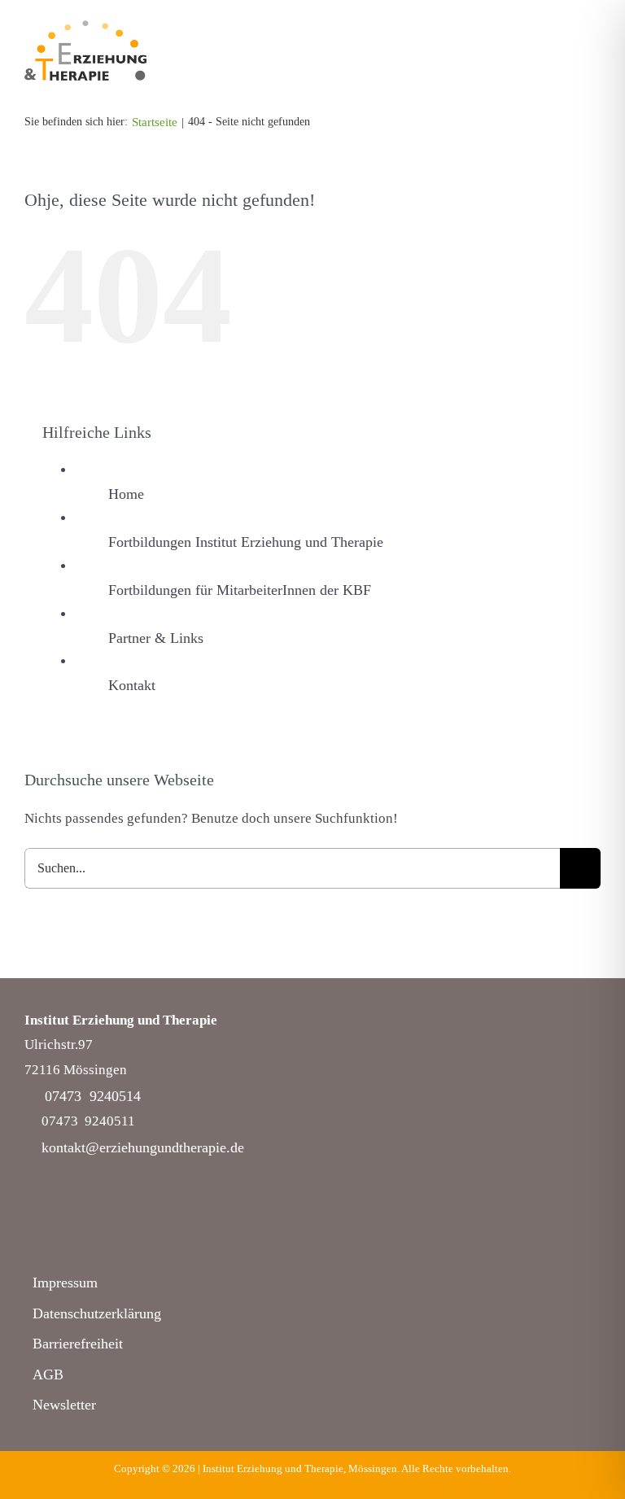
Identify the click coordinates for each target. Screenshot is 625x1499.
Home (126, 494)
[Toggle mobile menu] (594, 62)
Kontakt (131, 685)
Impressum (65, 1282)
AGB (48, 1374)
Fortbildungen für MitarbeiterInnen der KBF (239, 590)
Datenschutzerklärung (97, 1313)
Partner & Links (155, 638)
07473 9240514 (93, 1096)
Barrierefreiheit (78, 1343)
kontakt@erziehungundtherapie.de (143, 1147)
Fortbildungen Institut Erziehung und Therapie (245, 542)
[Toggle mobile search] (564, 62)
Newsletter (64, 1404)
